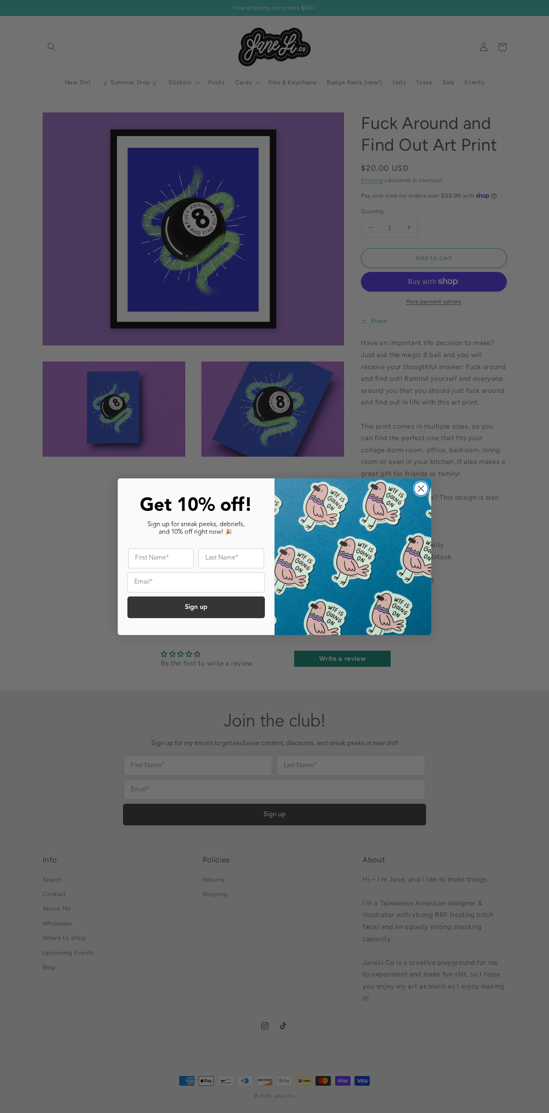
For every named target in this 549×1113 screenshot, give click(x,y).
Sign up (196, 607)
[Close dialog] (421, 489)
